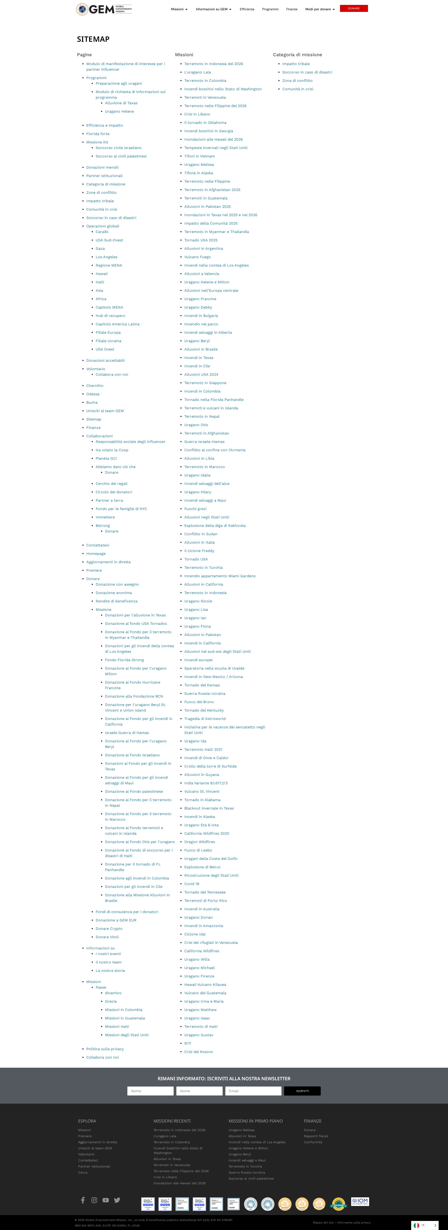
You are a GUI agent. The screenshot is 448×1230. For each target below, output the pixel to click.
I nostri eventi (108, 954)
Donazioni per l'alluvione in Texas (135, 615)
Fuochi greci (195, 509)
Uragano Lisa (196, 609)
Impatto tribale (100, 201)
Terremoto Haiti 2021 (203, 749)
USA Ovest (105, 349)
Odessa (92, 394)
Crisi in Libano (197, 114)
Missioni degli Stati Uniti (127, 1035)
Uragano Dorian (198, 917)
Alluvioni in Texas (167, 1159)
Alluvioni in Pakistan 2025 (207, 206)
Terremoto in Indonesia (205, 593)
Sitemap (93, 419)
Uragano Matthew (200, 1010)
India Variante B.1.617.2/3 (206, 783)
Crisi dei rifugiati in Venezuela (211, 942)
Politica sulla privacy (105, 1049)
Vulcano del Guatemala (205, 993)
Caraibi (102, 231)
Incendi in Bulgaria (201, 315)
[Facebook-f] (82, 1200)
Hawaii (102, 273)
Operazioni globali (102, 226)
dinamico (113, 993)
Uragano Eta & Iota (201, 825)
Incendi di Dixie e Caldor (206, 758)
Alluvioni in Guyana (201, 774)
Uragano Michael (199, 968)
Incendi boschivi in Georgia (208, 131)
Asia (99, 290)
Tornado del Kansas (202, 685)
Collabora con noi (112, 374)
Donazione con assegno (117, 584)
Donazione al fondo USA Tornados (136, 623)
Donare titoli (107, 937)
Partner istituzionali (104, 176)
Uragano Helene (119, 111)
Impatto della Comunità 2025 (211, 223)
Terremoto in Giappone (205, 383)
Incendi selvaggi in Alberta (208, 332)
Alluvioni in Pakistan (202, 634)
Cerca (83, 1172)
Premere (94, 570)
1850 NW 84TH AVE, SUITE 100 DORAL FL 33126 (107, 1225)
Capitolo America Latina (118, 324)
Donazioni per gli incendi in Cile (133, 886)
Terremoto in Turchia (203, 567)
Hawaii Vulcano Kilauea (205, 984)
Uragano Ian (195, 618)
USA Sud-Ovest (109, 240)
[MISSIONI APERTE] (186, 9)
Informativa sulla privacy (354, 1222)
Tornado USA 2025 (200, 240)
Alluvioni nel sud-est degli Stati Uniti (217, 651)
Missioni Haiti (117, 1026)
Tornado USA (196, 559)
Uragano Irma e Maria (204, 1001)
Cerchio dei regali (111, 483)
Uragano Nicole (198, 601)
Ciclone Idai (195, 934)
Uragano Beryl (197, 341)
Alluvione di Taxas (121, 103)
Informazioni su (100, 948)
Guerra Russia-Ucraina (204, 693)
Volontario (95, 369)
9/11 (187, 1043)
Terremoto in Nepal (202, 416)
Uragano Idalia (197, 475)
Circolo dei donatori (114, 492)
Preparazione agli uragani (119, 83)
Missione (103, 609)
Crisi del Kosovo (198, 1051)
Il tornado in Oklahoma (205, 122)
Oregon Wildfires (199, 842)
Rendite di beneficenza (116, 601)
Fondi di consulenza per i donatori (127, 912)
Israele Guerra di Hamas (127, 732)
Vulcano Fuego (197, 257)
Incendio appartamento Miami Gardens (220, 576)
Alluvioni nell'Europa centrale (211, 290)
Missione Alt (97, 142)
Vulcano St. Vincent (202, 791)
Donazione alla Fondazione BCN (134, 696)
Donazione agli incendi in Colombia (137, 878)
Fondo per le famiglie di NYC (121, 509)
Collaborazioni (99, 436)
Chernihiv (94, 385)
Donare (111, 472)
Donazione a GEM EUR (116, 920)
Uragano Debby (198, 307)
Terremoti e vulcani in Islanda (211, 408)
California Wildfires (201, 951)
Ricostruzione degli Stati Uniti (211, 875)
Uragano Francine (200, 299)
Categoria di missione (105, 184)
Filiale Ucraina (108, 341)
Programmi (96, 78)
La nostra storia (110, 970)
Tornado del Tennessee (205, 892)
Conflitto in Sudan (200, 534)
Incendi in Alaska (199, 816)
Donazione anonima (114, 593)
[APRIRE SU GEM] (230, 9)
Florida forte (97, 134)
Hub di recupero (110, 315)
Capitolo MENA (109, 307)
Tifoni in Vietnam (199, 156)
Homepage (96, 553)
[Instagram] (94, 1200)
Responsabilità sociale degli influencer (130, 441)
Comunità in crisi (101, 209)
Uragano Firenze (199, 976)
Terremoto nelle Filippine (207, 181)
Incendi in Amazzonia (203, 926)
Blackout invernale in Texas (209, 808)
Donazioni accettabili (105, 360)
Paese (101, 987)
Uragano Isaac (197, 1018)
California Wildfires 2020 (206, 833)
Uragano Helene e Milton (206, 282)
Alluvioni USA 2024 (201, 374)
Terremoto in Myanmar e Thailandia (216, 231)
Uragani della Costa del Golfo (211, 858)
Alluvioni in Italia (199, 542)
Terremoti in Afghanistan (206, 433)
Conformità (313, 1142)
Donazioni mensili (102, 167)
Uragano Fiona (197, 626)
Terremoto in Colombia (205, 80)
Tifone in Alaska (198, 173)
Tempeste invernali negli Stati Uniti (216, 148)
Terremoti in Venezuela (205, 97)
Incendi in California (202, 643)
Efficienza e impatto (104, 125)
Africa (101, 299)
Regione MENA (109, 265)
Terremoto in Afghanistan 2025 (212, 190)
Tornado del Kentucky (204, 710)
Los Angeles (106, 257)
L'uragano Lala (197, 72)
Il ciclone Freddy (199, 551)
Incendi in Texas (198, 357)
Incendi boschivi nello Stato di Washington (223, 89)
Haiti (100, 282)
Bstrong (103, 525)
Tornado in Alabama (202, 800)
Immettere (105, 517)
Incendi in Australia (201, 909)
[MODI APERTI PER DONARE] (333, 9)
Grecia (111, 1001)
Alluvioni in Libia (199, 458)
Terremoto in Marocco (204, 467)
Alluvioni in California (203, 584)
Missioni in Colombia (123, 1010)
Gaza (100, 248)
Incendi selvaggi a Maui (205, 500)
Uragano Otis (196, 425)
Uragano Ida (195, 741)
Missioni (93, 982)
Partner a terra (109, 500)
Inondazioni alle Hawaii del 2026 (213, 139)
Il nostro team (109, 962)
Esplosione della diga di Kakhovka (215, 525)
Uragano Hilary (197, 492)
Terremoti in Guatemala (206, 198)
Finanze (93, 427)
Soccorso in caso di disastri (111, 217)
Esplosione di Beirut (202, 867)
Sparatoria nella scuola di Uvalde (214, 668)
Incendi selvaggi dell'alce (206, 483)
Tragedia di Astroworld (205, 718)
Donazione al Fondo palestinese (134, 791)
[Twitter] (117, 1200)
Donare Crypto (109, 928)
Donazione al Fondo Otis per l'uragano (140, 842)
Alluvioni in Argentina (203, 248)
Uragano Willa (197, 959)
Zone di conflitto (101, 192)
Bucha (92, 402)
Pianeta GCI (106, 458)
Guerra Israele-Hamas (204, 441)
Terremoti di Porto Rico (205, 900)
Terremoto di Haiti (200, 1026)
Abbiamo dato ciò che (116, 467)
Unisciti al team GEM (105, 411)
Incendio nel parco (201, 324)
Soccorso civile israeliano (119, 148)
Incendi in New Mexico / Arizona (213, 676)
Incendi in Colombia (202, 391)
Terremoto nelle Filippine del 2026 (215, 106)
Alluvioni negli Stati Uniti (206, 517)
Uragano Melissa (199, 164)
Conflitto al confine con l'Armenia (214, 450)
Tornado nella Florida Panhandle (214, 399)
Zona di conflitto (297, 80)
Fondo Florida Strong (124, 660)
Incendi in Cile (197, 366)
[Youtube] (105, 1200)
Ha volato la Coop (112, 450)
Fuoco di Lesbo (198, 850)
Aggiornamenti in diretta (108, 562)
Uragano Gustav (198, 1035)
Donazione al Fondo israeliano (132, 755)
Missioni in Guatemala (125, 1018)
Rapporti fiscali (316, 1136)
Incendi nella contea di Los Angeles (216, 265)
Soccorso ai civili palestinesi (121, 156)
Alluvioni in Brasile (201, 349)
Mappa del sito (323, 1222)
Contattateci (97, 545)
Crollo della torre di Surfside (210, 766)
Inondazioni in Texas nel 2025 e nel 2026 (220, 215)
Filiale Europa (108, 332)
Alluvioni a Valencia (201, 273)
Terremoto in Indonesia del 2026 (213, 64)
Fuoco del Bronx (199, 702)
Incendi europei (198, 660)
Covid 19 (191, 884)
